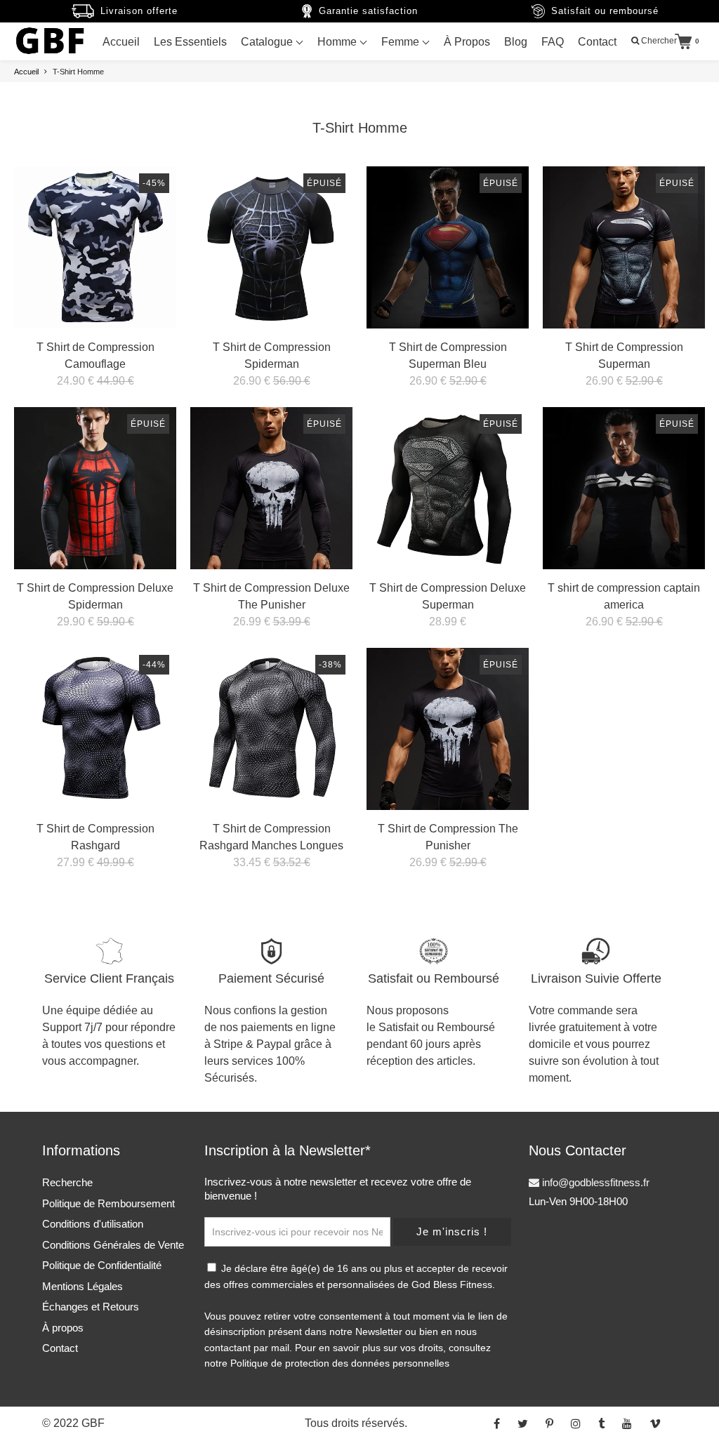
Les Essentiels (190, 42)
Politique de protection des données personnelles (339, 1363)
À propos (63, 1328)
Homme (338, 42)
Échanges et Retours (90, 1307)
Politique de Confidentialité (101, 1265)
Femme (401, 42)
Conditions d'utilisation (92, 1224)
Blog (515, 42)
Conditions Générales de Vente (113, 1245)
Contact (597, 42)
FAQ (552, 42)
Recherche (67, 1182)
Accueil (121, 42)
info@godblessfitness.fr (594, 1182)
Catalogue (268, 42)
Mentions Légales (82, 1286)
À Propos (467, 42)
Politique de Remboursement (108, 1203)
